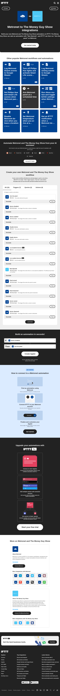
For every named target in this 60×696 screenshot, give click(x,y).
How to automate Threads (47, 673)
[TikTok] (54, 690)
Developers (4, 690)
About (33, 690)
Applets (3, 662)
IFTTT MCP (3, 664)
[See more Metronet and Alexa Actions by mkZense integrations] (41, 575)
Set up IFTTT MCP (30, 161)
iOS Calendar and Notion (22, 659)
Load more (30, 321)
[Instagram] (44, 690)
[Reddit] (57, 690)
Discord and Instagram (22, 657)
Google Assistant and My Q (23, 664)
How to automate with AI (47, 657)
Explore (3, 655)
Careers (10, 690)
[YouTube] (47, 690)
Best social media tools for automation (50, 678)
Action (12, 197)
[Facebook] (37, 690)
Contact (23, 690)
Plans (2, 673)
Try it (52, 201)
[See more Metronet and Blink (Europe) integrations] (18, 575)
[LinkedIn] (41, 690)
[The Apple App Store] (26, 682)
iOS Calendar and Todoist (22, 673)
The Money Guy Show (38, 26)
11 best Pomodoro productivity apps (50, 671)
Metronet (13, 26)
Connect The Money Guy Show (22, 613)
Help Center (3, 666)
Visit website (15, 562)
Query (12, 249)
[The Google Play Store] (34, 682)
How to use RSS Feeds (47, 666)
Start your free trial (30, 527)
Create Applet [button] (30, 354)
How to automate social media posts (50, 675)
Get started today (30, 45)
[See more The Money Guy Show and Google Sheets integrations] (30, 623)
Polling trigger (14, 208)
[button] (58, 3)
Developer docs (4, 675)
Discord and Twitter (21, 678)
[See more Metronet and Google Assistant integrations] (30, 582)
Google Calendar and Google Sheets (25, 662)
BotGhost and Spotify (21, 666)
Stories (2, 659)
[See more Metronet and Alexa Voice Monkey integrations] (41, 582)
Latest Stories (46, 655)
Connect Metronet (19, 565)
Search (2, 671)
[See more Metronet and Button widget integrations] (18, 582)
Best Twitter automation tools (48, 659)
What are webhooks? (46, 669)
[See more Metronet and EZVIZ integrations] (30, 575)
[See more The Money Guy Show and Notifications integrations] (18, 623)
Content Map (4, 669)
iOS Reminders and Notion (23, 671)
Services (3, 657)
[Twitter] (51, 690)
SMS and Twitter (20, 669)
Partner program (16, 690)
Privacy (28, 690)
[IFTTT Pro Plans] (23, 248)
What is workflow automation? (48, 664)
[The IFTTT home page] (4, 3)
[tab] (7, 187)
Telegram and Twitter (21, 675)
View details (8, 201)
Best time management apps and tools (50, 662)
